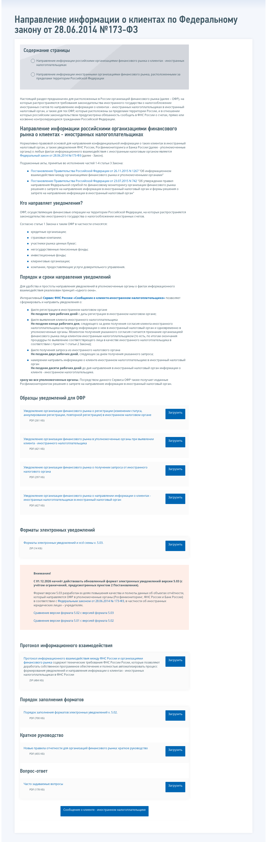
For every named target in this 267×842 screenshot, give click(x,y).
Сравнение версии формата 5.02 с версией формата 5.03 (74, 613)
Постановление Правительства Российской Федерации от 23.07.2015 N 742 (84, 181)
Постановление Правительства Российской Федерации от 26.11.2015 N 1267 (85, 171)
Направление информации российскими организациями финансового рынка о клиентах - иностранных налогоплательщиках (110, 63)
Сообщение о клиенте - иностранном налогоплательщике (104, 810)
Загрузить (175, 412)
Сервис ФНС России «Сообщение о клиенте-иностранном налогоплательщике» (104, 298)
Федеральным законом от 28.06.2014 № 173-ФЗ (91, 601)
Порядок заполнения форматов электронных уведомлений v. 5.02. (71, 712)
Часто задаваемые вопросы (43, 784)
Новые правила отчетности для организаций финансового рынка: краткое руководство (86, 748)
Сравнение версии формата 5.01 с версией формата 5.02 (74, 621)
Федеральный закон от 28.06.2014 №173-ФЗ (50, 155)
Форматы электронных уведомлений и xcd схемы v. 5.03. (63, 543)
